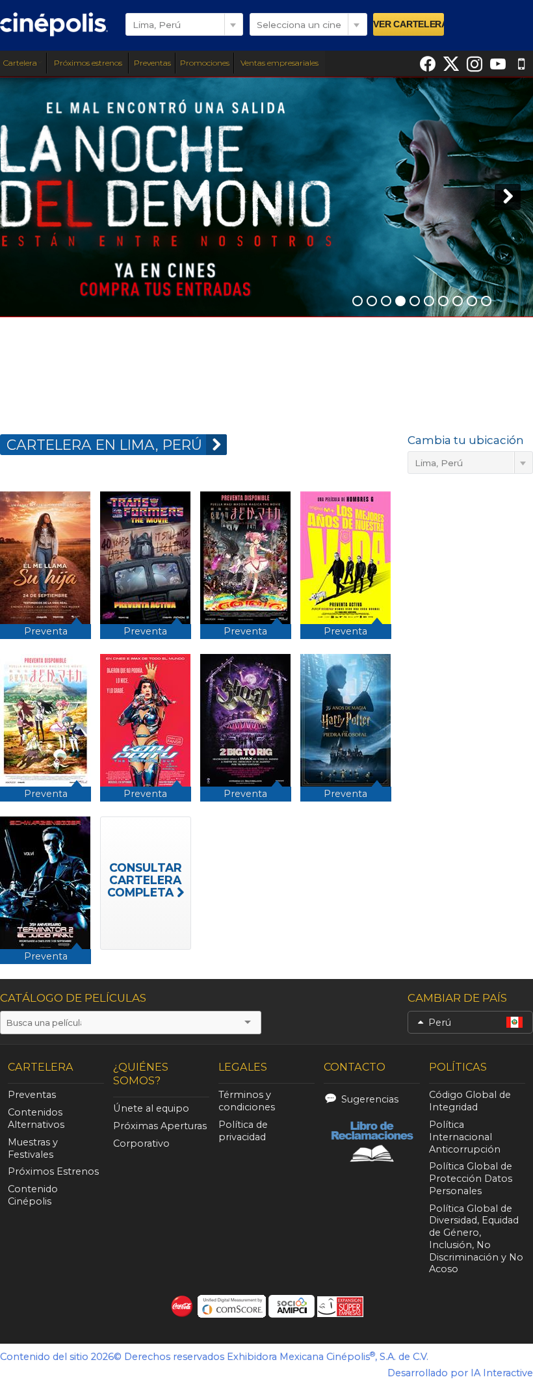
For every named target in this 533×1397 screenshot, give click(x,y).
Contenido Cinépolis (33, 1195)
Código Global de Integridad (470, 1101)
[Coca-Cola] (182, 1306)
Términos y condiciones (246, 1101)
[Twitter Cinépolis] (451, 63)
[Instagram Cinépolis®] (474, 63)
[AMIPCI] (291, 1306)
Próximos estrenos (88, 63)
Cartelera (20, 63)
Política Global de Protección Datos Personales (470, 1178)
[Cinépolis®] (54, 24)
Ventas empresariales (279, 63)
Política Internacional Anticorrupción (464, 1137)
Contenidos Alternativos (36, 1118)
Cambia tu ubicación (466, 440)
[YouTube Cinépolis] (498, 63)
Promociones (204, 63)
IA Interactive (502, 1373)
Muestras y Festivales (33, 1148)
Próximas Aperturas (160, 1126)
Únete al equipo (151, 1108)
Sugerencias (369, 1099)
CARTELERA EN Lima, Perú (104, 444)
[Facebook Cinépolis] (427, 63)
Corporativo (141, 1143)
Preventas (152, 63)
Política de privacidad (243, 1131)
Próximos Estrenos (53, 1171)
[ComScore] (232, 1306)
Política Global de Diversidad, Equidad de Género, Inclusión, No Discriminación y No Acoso (476, 1239)
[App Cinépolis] (521, 63)
